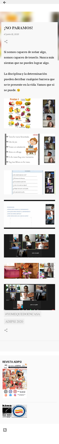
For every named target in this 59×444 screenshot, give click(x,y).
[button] (6, 42)
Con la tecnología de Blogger (31, 430)
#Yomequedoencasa (22, 314)
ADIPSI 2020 (14, 321)
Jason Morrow (41, 438)
